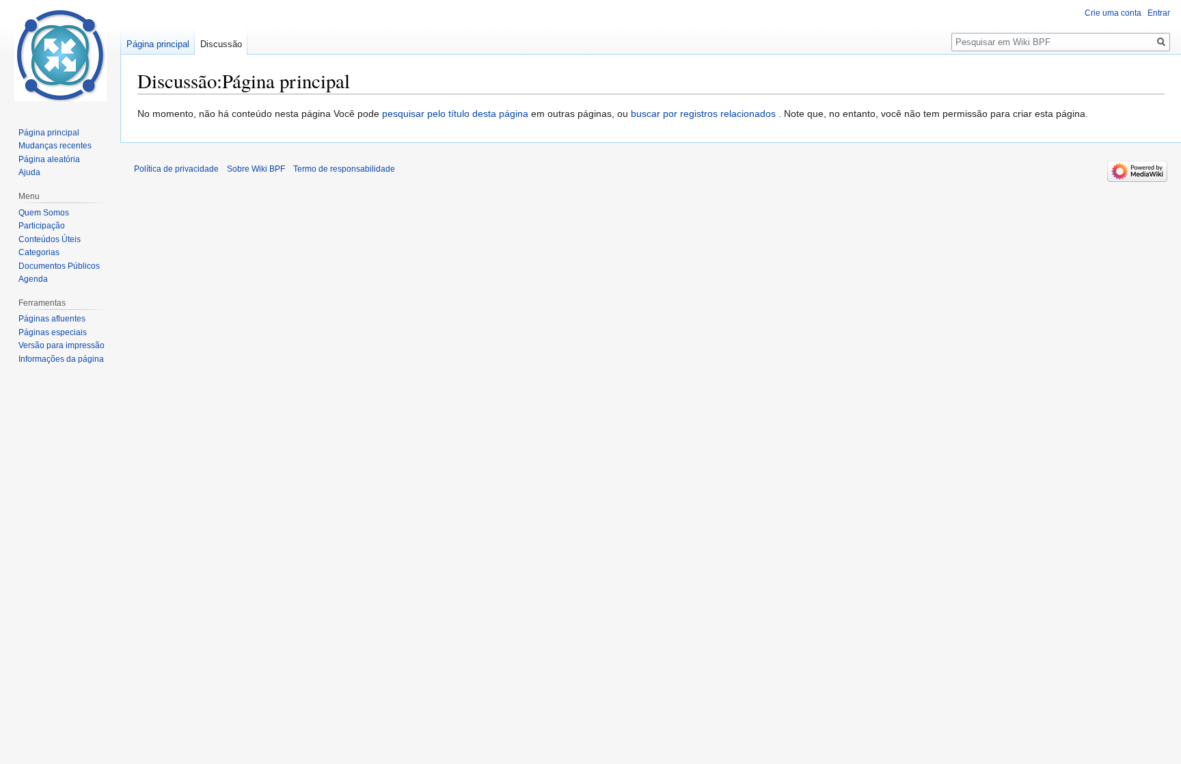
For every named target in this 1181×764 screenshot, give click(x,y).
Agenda (33, 279)
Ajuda (29, 172)
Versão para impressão (61, 345)
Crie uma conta (1113, 13)
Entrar (1159, 13)
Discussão (221, 44)
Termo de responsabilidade (344, 169)
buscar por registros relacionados (703, 113)
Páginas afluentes (51, 319)
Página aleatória (49, 159)
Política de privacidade (176, 169)
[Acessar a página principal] (60, 54)
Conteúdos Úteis (49, 239)
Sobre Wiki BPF (256, 169)
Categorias (38, 252)
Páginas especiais (52, 332)
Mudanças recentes (55, 145)
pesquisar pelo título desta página (455, 113)
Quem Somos (43, 213)
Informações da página (61, 359)
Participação (41, 225)
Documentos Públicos (59, 266)
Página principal (157, 44)
